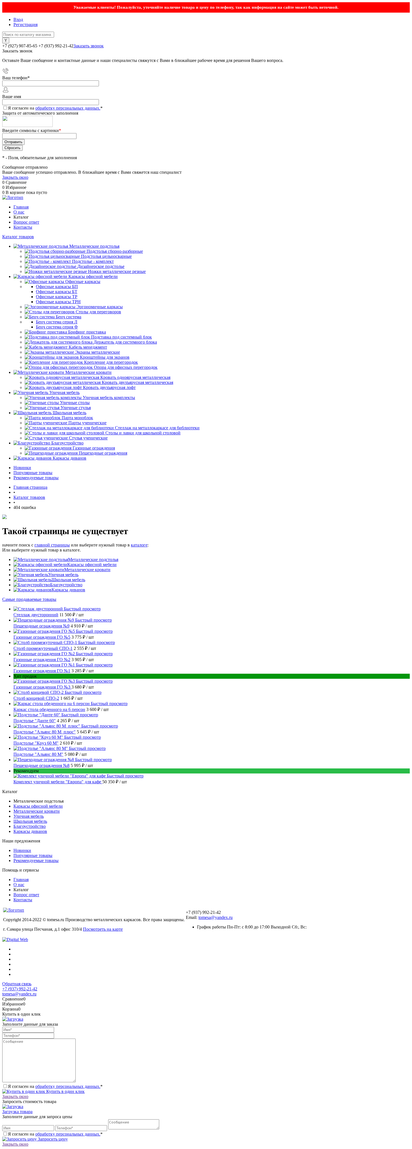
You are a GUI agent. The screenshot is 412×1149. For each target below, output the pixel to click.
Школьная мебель (68, 579)
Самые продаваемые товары (29, 599)
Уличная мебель (63, 574)
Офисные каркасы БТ (56, 291)
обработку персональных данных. (67, 108)
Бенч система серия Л (56, 321)
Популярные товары (32, 472)
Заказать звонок (88, 45)
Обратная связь (16, 983)
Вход (18, 19)
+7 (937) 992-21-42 (19, 988)
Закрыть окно (15, 177)
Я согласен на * (55, 1086)
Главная (21, 207)
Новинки (22, 467)
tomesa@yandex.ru (215, 917)
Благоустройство (66, 584)
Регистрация (25, 24)
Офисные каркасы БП (57, 286)
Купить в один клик (65, 1091)
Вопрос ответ (26, 222)
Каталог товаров (18, 236)
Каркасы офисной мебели (92, 564)
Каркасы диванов (68, 589)
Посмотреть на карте (103, 929)
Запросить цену (52, 1139)
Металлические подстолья (93, 559)
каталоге (139, 545)
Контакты (22, 227)
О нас (18, 212)
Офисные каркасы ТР (56, 296)
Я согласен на (55, 108)
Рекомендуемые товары (36, 477)
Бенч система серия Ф (57, 327)
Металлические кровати (87, 569)
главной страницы (52, 545)
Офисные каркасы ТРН (58, 301)
